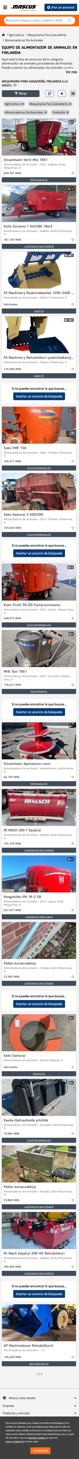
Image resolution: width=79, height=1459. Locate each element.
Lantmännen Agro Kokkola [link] (39, 246)
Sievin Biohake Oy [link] (39, 1363)
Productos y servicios (16, 1413)
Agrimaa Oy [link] (39, 1073)
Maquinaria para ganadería (47, 35)
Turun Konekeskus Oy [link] (39, 468)
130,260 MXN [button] (12, 1357)
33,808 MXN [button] (11, 1200)
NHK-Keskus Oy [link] (39, 179)
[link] (39, 136)
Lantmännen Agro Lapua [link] (39, 916)
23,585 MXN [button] (11, 976)
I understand (40, 1450)
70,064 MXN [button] (11, 1133)
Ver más (71, 72)
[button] (21, 93)
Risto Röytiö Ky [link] (39, 691)
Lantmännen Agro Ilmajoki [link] (38, 983)
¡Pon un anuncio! (62, 7)
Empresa (8, 1406)
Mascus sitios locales (22, 1398)
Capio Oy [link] (39, 311)
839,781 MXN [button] (12, 173)
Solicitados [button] (10, 304)
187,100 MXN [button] (12, 239)
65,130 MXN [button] (11, 777)
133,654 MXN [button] (12, 528)
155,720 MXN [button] (12, 843)
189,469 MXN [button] (12, 1266)
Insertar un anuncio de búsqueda (39, 396)
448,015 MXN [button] (12, 618)
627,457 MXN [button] (12, 910)
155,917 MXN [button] (12, 461)
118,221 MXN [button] (12, 685)
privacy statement (15, 1441)
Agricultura (16, 35)
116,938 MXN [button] (12, 369)
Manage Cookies (37, 1437)
